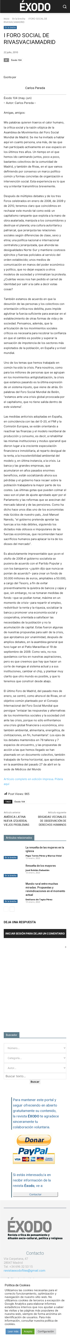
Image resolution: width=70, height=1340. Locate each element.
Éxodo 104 (16, 60)
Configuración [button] (46, 1331)
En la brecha (18, 18)
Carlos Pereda (35, 88)
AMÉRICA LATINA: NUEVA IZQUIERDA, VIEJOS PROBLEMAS (16, 820)
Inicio (6, 18)
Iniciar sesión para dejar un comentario (35, 933)
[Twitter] (36, 67)
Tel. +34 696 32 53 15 (18, 1266)
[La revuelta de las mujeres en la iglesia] (13, 852)
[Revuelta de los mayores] (13, 870)
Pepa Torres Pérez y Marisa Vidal (44, 855)
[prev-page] (6, 909)
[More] (62, 67)
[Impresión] (53, 67)
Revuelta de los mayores (41, 865)
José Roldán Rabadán (37, 870)
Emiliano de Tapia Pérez (39, 899)
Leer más (13, 1331)
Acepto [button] (28, 1331)
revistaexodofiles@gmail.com (24, 1270)
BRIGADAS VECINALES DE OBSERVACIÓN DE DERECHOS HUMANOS (52, 820)
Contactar (35, 1194)
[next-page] (12, 909)
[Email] (45, 67)
